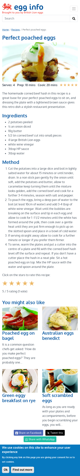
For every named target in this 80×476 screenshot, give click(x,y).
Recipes (15, 29)
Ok (6, 469)
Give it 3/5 (19, 286)
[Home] (23, 8)
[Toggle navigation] (74, 9)
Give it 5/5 (32, 286)
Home (5, 29)
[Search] (74, 18)
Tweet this (56, 432)
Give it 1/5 (5, 286)
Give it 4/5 (25, 286)
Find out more (22, 469)
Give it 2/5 (12, 286)
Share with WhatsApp (41, 439)
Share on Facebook (29, 432)
